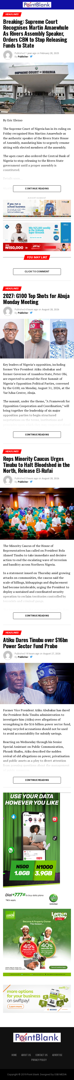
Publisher (23, 56)
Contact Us (41, 1055)
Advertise (57, 1055)
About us (26, 1055)
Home (14, 1055)
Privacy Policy (38, 1060)
